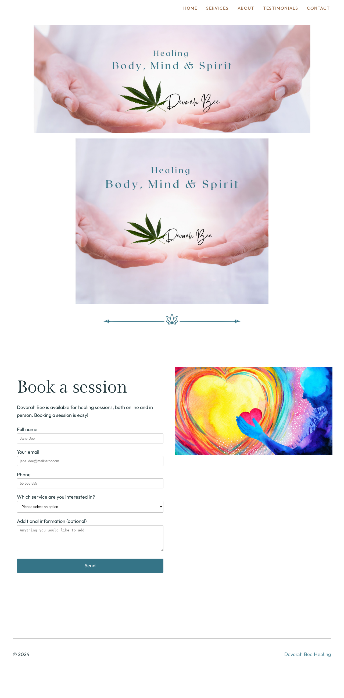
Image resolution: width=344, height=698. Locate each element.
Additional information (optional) (52, 521)
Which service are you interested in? (56, 497)
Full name (27, 429)
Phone (24, 474)
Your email (28, 452)
